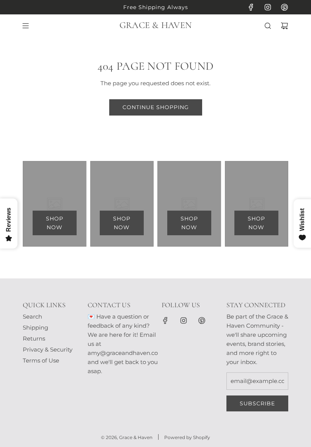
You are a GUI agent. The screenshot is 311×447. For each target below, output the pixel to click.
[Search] (267, 25)
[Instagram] (267, 7)
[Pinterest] (284, 7)
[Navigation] (25, 25)
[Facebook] (251, 7)
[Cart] (284, 25)
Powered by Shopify (187, 437)
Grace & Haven (155, 25)
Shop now (54, 222)
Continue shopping (156, 107)
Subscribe (257, 403)
